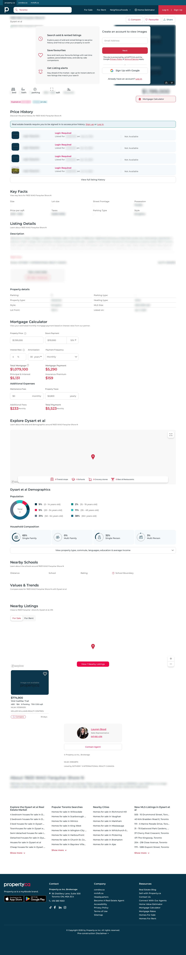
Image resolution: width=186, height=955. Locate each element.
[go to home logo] (17, 885)
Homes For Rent (147, 918)
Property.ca (10, 891)
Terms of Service (131, 59)
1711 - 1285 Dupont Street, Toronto (151, 847)
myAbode (26, 891)
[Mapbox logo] (17, 481)
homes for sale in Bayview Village (69, 844)
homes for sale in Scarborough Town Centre (75, 816)
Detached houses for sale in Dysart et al (31, 837)
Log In (165, 10)
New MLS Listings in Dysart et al (152, 808)
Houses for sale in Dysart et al (25, 842)
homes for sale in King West (66, 825)
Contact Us (145, 897)
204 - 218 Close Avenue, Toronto (150, 842)
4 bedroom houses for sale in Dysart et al (31, 814)
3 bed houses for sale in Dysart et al (28, 824)
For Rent (101, 10)
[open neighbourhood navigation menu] (130, 10)
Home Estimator (146, 10)
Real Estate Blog (147, 889)
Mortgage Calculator (149, 907)
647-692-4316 (96, 736)
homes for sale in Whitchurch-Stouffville (114, 830)
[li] (61, 907)
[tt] (51, 907)
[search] (43, 10)
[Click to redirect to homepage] (7, 10)
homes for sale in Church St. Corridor (71, 839)
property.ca (10, 3)
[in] (66, 907)
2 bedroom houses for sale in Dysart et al (31, 819)
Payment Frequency (55, 350)
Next (124, 50)
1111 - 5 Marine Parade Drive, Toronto (153, 824)
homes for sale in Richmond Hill (110, 812)
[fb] (56, 907)
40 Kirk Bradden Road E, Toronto (151, 819)
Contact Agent (93, 747)
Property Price (17, 333)
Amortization (34, 350)
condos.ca (22, 3)
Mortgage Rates (147, 911)
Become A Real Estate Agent (109, 900)
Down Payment (52, 333)
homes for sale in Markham (107, 821)
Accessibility (100, 904)
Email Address (110, 40)
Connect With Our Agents (153, 900)
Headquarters (101, 897)
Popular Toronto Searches (67, 807)
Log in (139, 79)
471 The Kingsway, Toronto (148, 837)
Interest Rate (17, 350)
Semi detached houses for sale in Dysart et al (34, 833)
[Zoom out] (171, 664)
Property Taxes (51, 389)
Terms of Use (101, 911)
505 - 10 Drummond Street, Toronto (152, 814)
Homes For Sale (147, 915)
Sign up (90, 124)
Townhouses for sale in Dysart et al (28, 828)
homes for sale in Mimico (65, 821)
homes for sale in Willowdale (67, 812)
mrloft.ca (35, 3)
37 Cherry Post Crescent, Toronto (151, 833)
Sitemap (98, 915)
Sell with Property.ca (150, 893)
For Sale (88, 10)
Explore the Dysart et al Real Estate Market (27, 808)
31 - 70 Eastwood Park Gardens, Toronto (155, 828)
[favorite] (45, 674)
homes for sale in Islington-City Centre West (75, 830)
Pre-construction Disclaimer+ (93, 933)
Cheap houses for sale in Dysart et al (29, 847)
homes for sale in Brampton (108, 839)
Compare (136, 19)
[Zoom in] (171, 658)
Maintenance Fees (18, 389)
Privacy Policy (116, 59)
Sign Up (178, 10)
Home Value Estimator (150, 904)
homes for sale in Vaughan (107, 816)
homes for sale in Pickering (107, 835)
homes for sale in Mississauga (108, 825)
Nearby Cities (101, 807)
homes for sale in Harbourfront (68, 835)
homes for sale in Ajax (104, 844)
